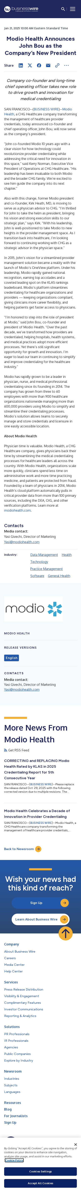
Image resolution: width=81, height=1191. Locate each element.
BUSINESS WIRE (46, 109)
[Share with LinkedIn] (20, 65)
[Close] (75, 1144)
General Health (59, 576)
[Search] (63, 9)
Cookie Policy (14, 1160)
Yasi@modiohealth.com (21, 542)
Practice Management (46, 569)
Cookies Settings (40, 1171)
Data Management (44, 555)
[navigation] (73, 9)
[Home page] (21, 9)
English (11, 658)
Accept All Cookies (40, 1183)
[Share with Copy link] (57, 65)
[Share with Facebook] (39, 65)
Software (37, 576)
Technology (39, 562)
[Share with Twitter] (30, 65)
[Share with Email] (48, 65)
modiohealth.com (17, 510)
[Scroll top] (66, 933)
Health (67, 555)
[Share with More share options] (66, 65)
